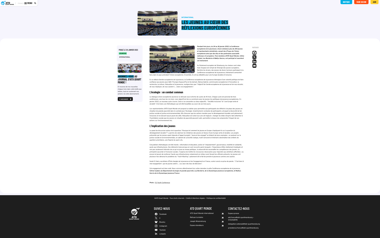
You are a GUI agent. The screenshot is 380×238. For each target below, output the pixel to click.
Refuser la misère (196, 217)
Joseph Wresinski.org (198, 221)
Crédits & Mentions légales (195, 198)
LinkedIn (162, 234)
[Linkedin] (254, 61)
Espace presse (233, 213)
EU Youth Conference (162, 183)
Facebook (163, 214)
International (124, 57)
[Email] (254, 66)
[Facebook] (254, 53)
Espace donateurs (197, 225)
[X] (254, 57)
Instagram (163, 226)
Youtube (162, 230)
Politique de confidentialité (216, 198)
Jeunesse (122, 53)
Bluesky (162, 222)
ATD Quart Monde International (202, 213)
